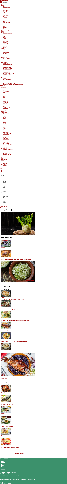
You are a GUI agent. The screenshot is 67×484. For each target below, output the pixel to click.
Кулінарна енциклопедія (5, 30)
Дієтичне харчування (4, 75)
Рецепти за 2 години (6, 60)
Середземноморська (6, 43)
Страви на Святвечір (6, 56)
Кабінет (2, 466)
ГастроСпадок (5, 82)
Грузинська (4, 36)
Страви (2, 31)
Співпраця (3, 463)
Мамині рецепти (5, 19)
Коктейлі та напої (5, 101)
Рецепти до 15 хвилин (6, 58)
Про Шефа (4, 78)
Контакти (2, 465)
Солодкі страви (5, 23)
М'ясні (1, 435)
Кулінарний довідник (5, 196)
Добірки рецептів (4, 76)
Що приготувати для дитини (7, 68)
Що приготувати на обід (6, 72)
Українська (4, 45)
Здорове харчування (4, 29)
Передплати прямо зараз (19, 453)
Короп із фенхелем (4, 378)
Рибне (4, 14)
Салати (4, 21)
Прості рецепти (5, 63)
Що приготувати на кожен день (8, 66)
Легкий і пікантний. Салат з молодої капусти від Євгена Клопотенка (14, 283)
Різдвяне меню (5, 53)
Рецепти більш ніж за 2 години (7, 61)
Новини (2, 111)
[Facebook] (2, 85)
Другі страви (5, 11)
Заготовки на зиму (6, 15)
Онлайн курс (3, 464)
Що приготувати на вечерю (7, 152)
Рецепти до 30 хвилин (6, 59)
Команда (4, 80)
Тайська (4, 127)
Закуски (4, 16)
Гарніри (4, 12)
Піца (4, 186)
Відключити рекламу (4, 4)
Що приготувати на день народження (8, 73)
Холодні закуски (5, 18)
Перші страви (5, 20)
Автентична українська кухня (7, 33)
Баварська (4, 35)
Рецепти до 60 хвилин (6, 142)
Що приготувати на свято (7, 67)
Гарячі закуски (5, 17)
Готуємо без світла (6, 91)
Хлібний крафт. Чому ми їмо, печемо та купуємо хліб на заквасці (13, 84)
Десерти (4, 9)
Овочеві (4, 96)
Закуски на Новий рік (6, 132)
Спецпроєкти (3, 81)
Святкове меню (3, 48)
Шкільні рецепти (5, 27)
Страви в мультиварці (6, 24)
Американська (5, 116)
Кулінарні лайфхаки (4, 28)
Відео (1, 318)
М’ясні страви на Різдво (6, 54)
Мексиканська (5, 42)
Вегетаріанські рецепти (6, 7)
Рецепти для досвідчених (7, 147)
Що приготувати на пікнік (7, 69)
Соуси (4, 106)
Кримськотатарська (6, 41)
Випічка (4, 90)
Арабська (4, 117)
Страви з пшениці (5, 25)
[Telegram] (3, 85)
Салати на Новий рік (6, 51)
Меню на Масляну (5, 55)
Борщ (3, 180)
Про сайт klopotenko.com (7, 79)
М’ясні (4, 95)
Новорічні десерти (6, 52)
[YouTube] (0, 85)
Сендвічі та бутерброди (6, 22)
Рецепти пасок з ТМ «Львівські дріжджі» (9, 83)
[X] (4, 85)
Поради (2, 192)
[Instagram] (1, 85)
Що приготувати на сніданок (7, 71)
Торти (4, 26)
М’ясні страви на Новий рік (7, 50)
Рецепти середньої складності (7, 64)
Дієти (2, 158)
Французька (5, 46)
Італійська (4, 121)
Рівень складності (4, 62)
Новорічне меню (5, 49)
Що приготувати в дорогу (7, 74)
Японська (4, 47)
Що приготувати (4, 148)
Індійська (4, 38)
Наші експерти (5, 163)
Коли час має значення (4, 57)
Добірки (4, 197)
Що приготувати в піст (6, 153)
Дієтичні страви (5, 10)
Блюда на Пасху (3, 257)
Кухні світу (3, 32)
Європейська (5, 37)
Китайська (4, 122)
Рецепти (2, 5)
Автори (2, 460)
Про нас (2, 77)
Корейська (4, 40)
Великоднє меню (5, 137)
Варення (4, 6)
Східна (4, 126)
